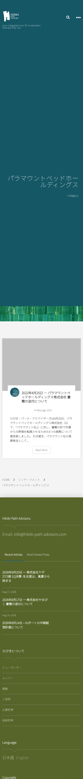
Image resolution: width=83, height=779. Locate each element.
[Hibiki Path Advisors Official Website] (11, 16)
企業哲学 (7, 710)
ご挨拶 (6, 699)
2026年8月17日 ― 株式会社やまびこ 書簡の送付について (24, 601)
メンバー (7, 678)
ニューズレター (11, 667)
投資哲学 (7, 720)
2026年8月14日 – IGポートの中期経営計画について (25, 625)
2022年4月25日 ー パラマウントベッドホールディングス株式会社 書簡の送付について (46, 397)
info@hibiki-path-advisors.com (40, 534)
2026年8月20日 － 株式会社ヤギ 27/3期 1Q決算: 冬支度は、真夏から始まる (26, 576)
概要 (5, 689)
